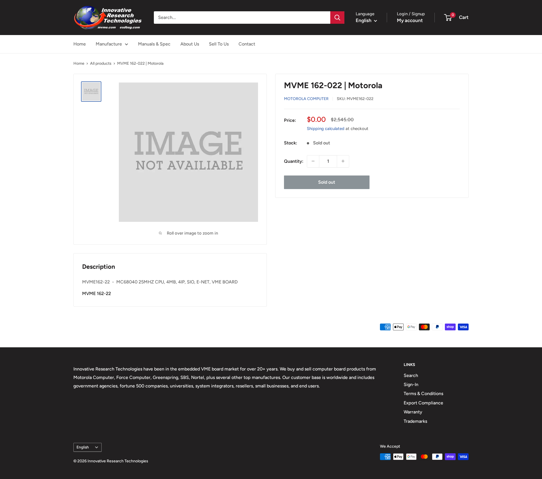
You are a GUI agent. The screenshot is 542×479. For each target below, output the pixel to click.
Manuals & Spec (154, 44)
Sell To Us (219, 44)
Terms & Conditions (423, 393)
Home (79, 44)
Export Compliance (423, 403)
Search (411, 375)
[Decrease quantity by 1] (313, 161)
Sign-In (411, 384)
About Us (189, 44)
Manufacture (109, 44)
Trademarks (415, 421)
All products (101, 63)
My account (410, 20)
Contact (247, 44)
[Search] (337, 17)
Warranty (413, 412)
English (83, 447)
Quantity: (293, 161)
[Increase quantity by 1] (343, 161)
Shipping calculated (325, 128)
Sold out (326, 182)
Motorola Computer (306, 98)
